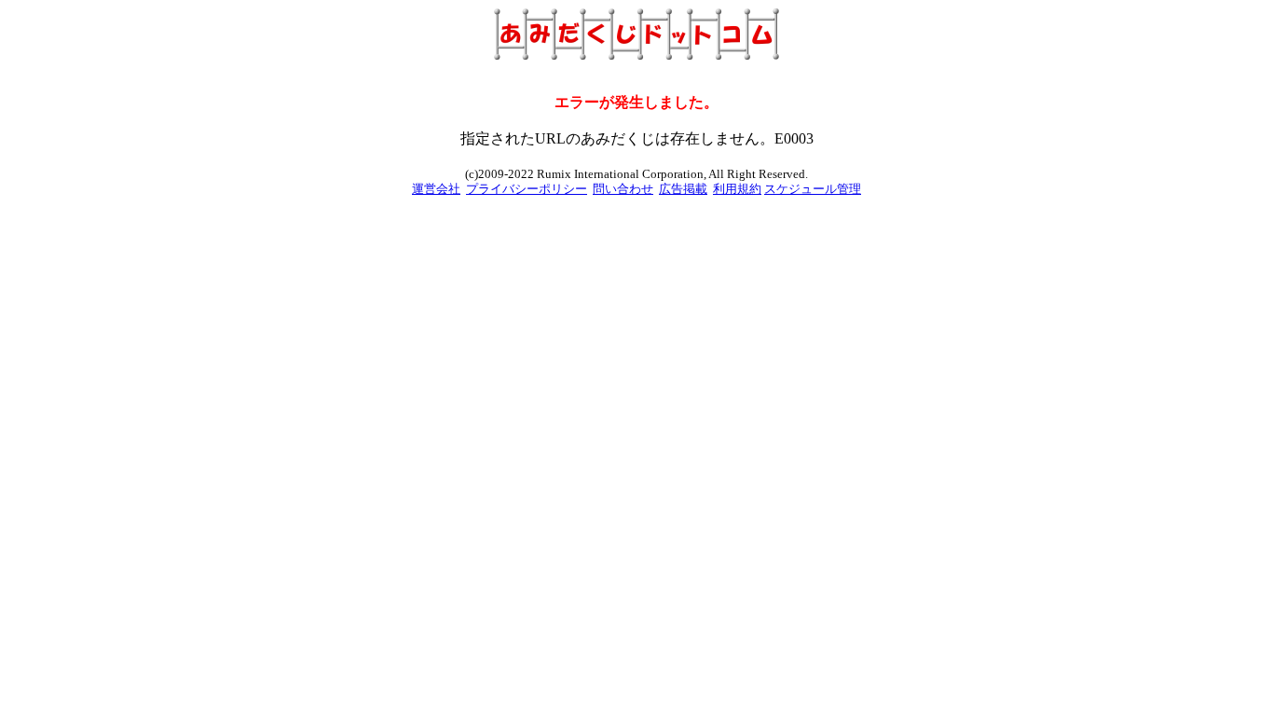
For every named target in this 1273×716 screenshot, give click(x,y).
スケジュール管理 (812, 189)
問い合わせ (623, 189)
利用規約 (737, 189)
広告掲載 (683, 189)
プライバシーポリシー (526, 189)
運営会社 (436, 189)
